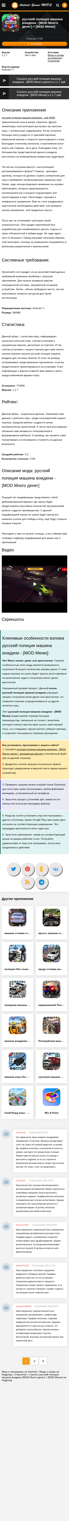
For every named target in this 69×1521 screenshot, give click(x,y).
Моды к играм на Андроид (56, 56)
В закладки (36, 44)
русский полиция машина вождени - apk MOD (28, 117)
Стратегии (54, 60)
